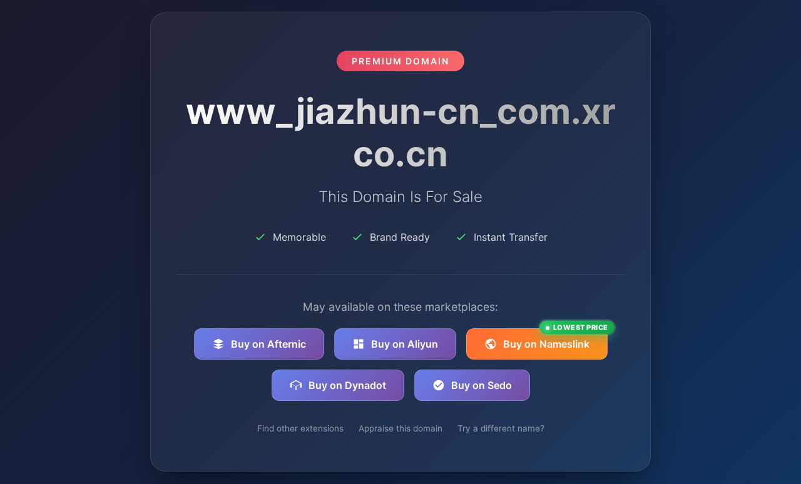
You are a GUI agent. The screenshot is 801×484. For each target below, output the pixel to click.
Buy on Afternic (268, 344)
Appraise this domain (400, 428)
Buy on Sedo (481, 385)
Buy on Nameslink (555, 339)
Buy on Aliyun (404, 344)
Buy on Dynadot (347, 385)
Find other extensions (300, 428)
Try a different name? (500, 428)
